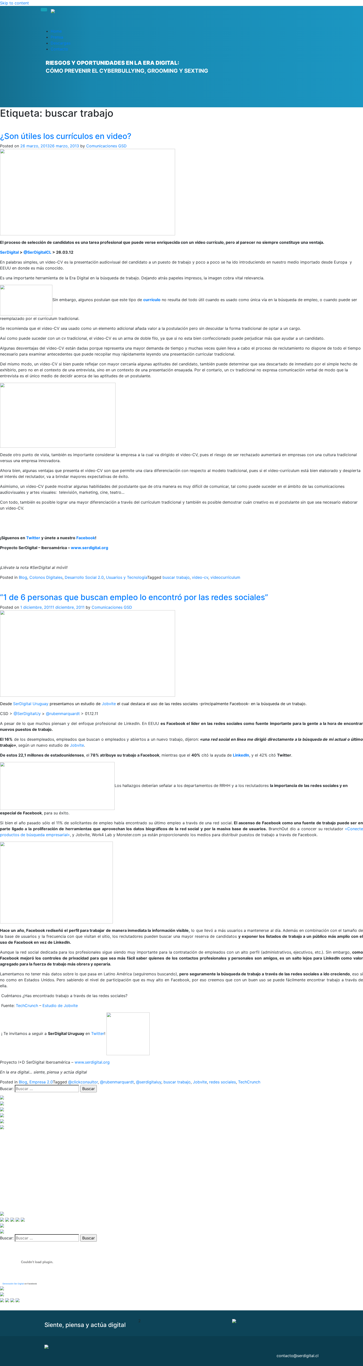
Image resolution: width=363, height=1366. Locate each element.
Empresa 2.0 (41, 1081)
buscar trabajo (176, 577)
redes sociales (222, 1081)
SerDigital (9, 252)
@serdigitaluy (148, 1081)
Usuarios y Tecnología (126, 577)
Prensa (57, 37)
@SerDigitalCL (37, 252)
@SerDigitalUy (28, 713)
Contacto (59, 48)
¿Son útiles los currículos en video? (65, 136)
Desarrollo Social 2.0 (84, 577)
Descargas (60, 43)
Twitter (33, 537)
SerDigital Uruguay (31, 703)
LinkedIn (241, 755)
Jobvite (109, 703)
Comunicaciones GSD (106, 145)
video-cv (200, 577)
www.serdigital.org (89, 547)
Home (56, 31)
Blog (23, 577)
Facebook (85, 537)
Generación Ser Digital (13, 1283)
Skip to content (14, 2)
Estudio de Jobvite (60, 1005)
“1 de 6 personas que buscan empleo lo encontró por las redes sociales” (134, 597)
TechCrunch (27, 1005)
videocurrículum (225, 577)
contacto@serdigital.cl (298, 1355)
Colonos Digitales (45, 577)
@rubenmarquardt (63, 713)
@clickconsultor (83, 1081)
